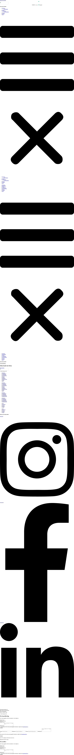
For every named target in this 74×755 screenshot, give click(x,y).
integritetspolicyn (25, 726)
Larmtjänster (4, 179)
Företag (3, 10)
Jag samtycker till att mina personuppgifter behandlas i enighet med (14, 726)
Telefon (1, 722)
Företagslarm (4, 373)
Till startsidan (2, 367)
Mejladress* (2, 721)
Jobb (3, 14)
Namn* (1, 731)
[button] (37, 96)
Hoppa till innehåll (3, 0)
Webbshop (3, 378)
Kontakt (3, 13)
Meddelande (2, 725)
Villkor (3, 380)
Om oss (3, 12)
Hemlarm (3, 8)
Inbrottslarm (6, 9)
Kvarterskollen (6, 11)
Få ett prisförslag (2, 363)
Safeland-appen (4, 379)
